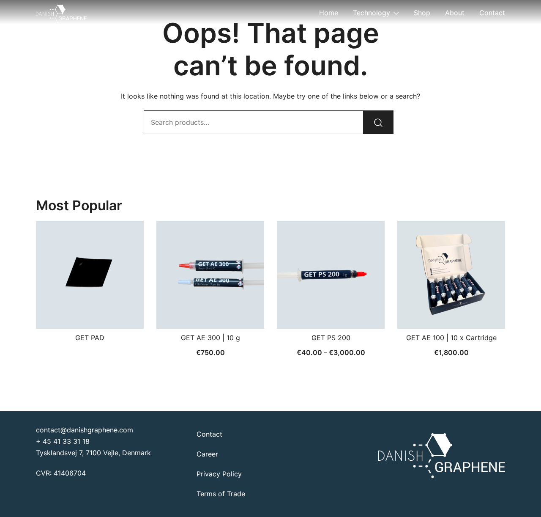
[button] (210, 313)
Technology (371, 12)
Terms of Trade (221, 494)
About (454, 12)
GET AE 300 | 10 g (210, 337)
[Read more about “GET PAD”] (90, 313)
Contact (492, 12)
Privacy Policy (219, 474)
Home (328, 12)
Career (207, 454)
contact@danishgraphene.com (84, 430)
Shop (422, 12)
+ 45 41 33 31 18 (63, 441)
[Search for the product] (378, 122)
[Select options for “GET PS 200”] (331, 313)
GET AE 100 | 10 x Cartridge (451, 337)
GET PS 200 (330, 337)
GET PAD (89, 337)
